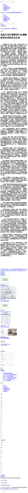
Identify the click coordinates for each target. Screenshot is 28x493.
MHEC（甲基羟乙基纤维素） (10, 377)
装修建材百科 (6, 19)
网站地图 (5, 489)
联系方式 (3, 476)
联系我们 (5, 20)
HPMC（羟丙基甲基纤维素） (10, 374)
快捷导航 (3, 370)
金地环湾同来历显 (5, 326)
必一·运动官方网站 (5, 28)
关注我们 (3, 273)
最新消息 (3, 274)
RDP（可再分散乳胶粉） (9, 379)
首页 (4, 15)
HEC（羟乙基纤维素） (8, 376)
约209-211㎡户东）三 (6, 311)
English (2, 24)
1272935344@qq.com (5, 344)
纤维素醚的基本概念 (8, 373)
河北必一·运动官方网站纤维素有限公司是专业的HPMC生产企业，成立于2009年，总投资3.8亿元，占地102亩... (14, 271)
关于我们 (5, 16)
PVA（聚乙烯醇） (7, 380)
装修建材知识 (6, 17)
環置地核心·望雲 (4, 285)
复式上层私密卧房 (5, 300)
